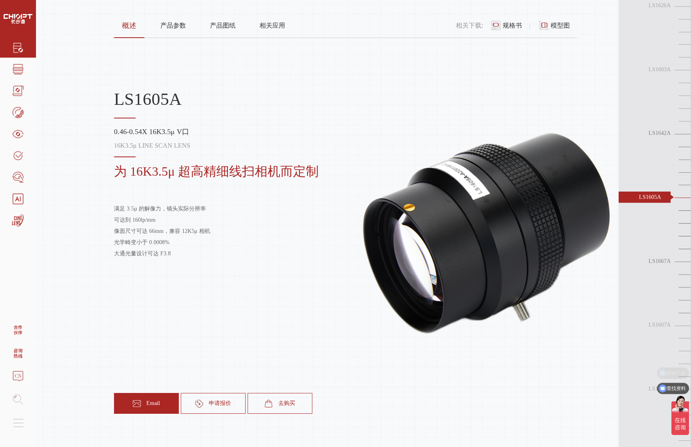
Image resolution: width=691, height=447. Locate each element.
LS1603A (660, 69)
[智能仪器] (18, 198)
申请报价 (220, 403)
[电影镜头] (18, 220)
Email (153, 403)
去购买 (286, 403)
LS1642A (660, 133)
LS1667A (660, 261)
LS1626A (660, 5)
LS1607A (660, 325)
